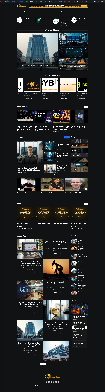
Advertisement (62, 11)
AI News (30, 11)
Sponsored (43, 11)
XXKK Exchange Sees (76, 93)
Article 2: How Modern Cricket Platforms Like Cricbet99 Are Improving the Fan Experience (61, 128)
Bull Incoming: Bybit (23, 93)
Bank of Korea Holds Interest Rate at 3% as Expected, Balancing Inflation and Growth (30, 344)
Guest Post (20, 132)
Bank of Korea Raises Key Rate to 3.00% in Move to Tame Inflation (34, 65)
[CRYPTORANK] (104, 1)
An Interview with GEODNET (24, 193)
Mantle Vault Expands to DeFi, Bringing (46, 20)
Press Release (49, 11)
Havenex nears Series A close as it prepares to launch (71, 41)
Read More (21, 98)
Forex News (36, 11)
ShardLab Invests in (40, 93)
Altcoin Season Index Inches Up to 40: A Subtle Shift (71, 54)
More (68, 11)
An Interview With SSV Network (74, 193)
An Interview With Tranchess (49, 193)
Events (55, 11)
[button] (19, 90)
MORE (42, 364)
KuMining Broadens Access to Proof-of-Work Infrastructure (65, 21)
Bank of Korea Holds (82, 271)
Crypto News (24, 11)
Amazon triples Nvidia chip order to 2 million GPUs (63, 144)
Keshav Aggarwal (23, 172)
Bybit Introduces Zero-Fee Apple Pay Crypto (83, 20)
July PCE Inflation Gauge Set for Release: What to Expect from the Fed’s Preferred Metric (56, 243)
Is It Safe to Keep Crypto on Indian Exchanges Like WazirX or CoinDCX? (43, 225)
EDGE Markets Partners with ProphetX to (28, 20)
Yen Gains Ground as (82, 256)
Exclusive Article (21, 190)
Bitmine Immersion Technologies (61, 93)
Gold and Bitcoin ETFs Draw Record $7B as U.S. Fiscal (71, 66)
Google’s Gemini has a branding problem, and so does (63, 167)
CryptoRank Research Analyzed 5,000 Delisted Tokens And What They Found (79, 225)
